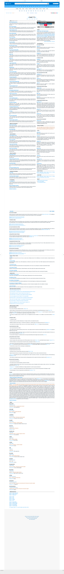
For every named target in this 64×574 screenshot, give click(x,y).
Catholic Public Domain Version (14, 158)
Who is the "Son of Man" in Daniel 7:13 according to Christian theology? (21, 299)
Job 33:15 (38, 49)
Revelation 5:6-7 (48, 357)
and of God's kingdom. (40, 181)
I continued (53, 33)
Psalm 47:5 (38, 155)
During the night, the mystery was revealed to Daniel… (17, 216)
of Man (50, 34)
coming (52, 34)
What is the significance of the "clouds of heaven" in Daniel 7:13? (20, 302)
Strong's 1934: (11, 418)
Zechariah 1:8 (39, 53)
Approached (41, 172)
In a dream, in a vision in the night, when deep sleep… (17, 217)
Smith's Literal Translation (13, 148)
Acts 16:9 (48, 214)
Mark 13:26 (38, 93)
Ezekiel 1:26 (39, 78)
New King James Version (13, 45)
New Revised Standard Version (14, 167)
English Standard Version (13, 29)
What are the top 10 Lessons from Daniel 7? (17, 303)
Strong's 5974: (11, 451)
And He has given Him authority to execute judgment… (17, 232)
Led (52, 172)
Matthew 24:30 (30, 344)
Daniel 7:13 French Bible (13, 504)
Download (53, 41)
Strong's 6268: (11, 473)
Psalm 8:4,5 (38, 132)
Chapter (53, 211)
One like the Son (45, 34)
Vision (46, 173)
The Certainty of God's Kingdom (14, 280)
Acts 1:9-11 (48, 344)
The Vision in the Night (13, 270)
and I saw (41, 34)
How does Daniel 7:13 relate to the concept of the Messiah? (19, 300)
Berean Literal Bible (12, 37)
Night (54, 172)
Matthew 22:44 (13, 355)
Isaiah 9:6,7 (38, 135)
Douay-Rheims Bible (12, 154)
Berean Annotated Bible (13, 71)
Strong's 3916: (11, 412)
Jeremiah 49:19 (39, 163)
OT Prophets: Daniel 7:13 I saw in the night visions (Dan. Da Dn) (19, 507)
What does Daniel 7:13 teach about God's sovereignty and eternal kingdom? (21, 297)
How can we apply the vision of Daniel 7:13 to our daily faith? (19, 296)
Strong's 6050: (11, 456)
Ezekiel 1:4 (38, 63)
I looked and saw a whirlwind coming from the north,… (16, 224)
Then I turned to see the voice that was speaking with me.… (17, 225)
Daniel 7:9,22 (39, 148)
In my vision (45, 33)
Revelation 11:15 (32, 370)
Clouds (45, 172)
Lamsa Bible (11, 172)
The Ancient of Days (13, 264)
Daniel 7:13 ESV (11, 498)
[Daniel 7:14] (63, 256)
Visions (48, 173)
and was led (39, 36)
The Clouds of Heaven (13, 267)
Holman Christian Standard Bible (14, 81)
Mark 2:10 (48, 229)
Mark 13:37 (36, 324)
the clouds (38, 35)
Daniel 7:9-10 (30, 351)
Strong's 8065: (11, 462)
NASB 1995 (11, 54)
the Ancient (50, 35)
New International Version (13, 22)
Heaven (47, 172)
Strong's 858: (11, 445)
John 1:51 (44, 334)
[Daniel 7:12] (1, 256)
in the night (49, 33)
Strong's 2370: (11, 423)
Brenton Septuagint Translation (14, 185)
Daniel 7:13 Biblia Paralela (13, 502)
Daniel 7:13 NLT (11, 497)
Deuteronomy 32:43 (13, 398)
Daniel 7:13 (25, 308)
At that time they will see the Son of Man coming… (16, 239)
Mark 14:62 (11, 344)
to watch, (38, 34)
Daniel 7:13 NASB (12, 499)
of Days (53, 35)
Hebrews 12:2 (39, 113)
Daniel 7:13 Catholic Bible (13, 505)
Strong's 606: (11, 440)
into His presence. (44, 36)
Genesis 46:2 (44, 214)
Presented (41, 173)
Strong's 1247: (11, 434)
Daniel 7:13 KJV (11, 500)
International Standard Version (14, 106)
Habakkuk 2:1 (39, 59)
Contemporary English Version (14, 90)
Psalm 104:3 (36, 235)
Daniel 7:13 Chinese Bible (13, 503)
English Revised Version (13, 93)
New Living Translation (12, 26)
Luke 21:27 (38, 96)
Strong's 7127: (11, 484)
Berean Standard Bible (12, 33)
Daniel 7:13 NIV (11, 496)
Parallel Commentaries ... (13, 400)
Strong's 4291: (11, 467)
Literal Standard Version (13, 135)
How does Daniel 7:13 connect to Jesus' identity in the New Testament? (21, 294)
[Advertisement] (32, 204)
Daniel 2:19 (38, 46)
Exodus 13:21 (32, 235)
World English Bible (12, 129)
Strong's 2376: (11, 407)
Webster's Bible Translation (13, 119)
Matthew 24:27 (39, 378)
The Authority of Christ (12, 277)
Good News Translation (12, 102)
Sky (43, 173)
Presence (38, 173)
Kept (50, 172)
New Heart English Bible (13, 115)
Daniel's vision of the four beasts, (42, 180)
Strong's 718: (11, 429)
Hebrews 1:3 (12, 368)
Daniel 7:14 (17, 365)
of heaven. (41, 35)
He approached (46, 35)
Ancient (38, 172)
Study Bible (11, 211)
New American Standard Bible (13, 49)
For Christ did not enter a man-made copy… (15, 252)
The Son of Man (12, 260)
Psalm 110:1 (39, 109)
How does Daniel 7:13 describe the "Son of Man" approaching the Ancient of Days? (22, 291)
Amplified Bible (11, 67)
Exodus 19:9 (37, 340)
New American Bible (12, 163)
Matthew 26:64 (44, 229)
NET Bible (10, 111)
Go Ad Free (2, 570)
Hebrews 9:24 (39, 120)
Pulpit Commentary (12, 383)
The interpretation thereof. (42, 182)
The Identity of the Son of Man (14, 274)
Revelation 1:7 (31, 236)
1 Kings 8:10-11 (51, 340)
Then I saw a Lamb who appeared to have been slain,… (17, 245)
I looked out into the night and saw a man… (15, 218)
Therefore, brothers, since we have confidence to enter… (17, 253)
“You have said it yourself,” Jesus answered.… (16, 238)
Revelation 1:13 (39, 74)
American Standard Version (13, 85)
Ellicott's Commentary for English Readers (16, 377)
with (54, 34)
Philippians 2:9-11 (12, 366)
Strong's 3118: (11, 478)
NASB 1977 (11, 58)
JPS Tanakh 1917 (12, 181)
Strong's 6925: (11, 489)
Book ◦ (51, 211)
